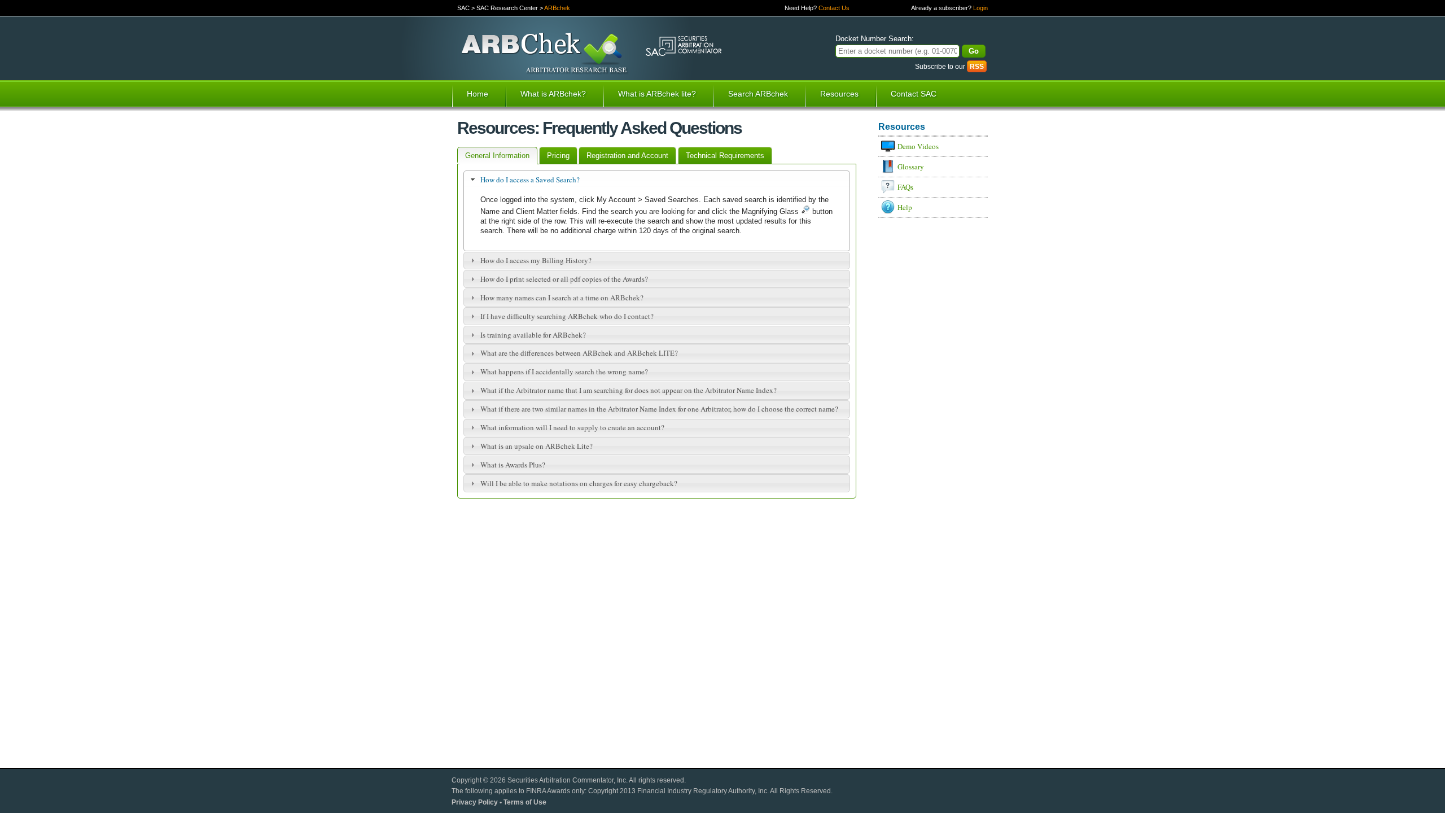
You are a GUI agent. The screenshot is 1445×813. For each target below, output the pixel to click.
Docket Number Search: (874, 38)
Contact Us (834, 8)
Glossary (910, 166)
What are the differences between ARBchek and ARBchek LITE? (579, 353)
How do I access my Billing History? (536, 260)
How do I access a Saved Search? (530, 179)
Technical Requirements (725, 155)
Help (904, 207)
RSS (977, 66)
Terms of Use (524, 802)
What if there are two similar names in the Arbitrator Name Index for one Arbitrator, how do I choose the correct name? (659, 409)
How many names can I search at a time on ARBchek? (561, 297)
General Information (497, 155)
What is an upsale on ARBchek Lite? (536, 446)
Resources (839, 93)
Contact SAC (913, 93)
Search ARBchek (758, 93)
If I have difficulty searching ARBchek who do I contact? (567, 316)
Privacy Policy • (477, 802)
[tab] (656, 180)
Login (980, 8)
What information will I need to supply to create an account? (572, 427)
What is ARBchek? (553, 93)
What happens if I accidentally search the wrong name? (564, 371)
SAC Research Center (507, 8)
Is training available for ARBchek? (533, 335)
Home (477, 93)
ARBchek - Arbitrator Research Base (545, 54)
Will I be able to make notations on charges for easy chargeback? (578, 483)
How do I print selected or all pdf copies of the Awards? (564, 279)
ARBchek (557, 8)
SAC (463, 8)
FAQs (905, 187)
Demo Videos (918, 146)
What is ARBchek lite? (657, 93)
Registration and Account (627, 155)
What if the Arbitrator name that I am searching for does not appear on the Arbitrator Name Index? (628, 390)
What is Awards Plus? (512, 465)
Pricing (558, 155)
